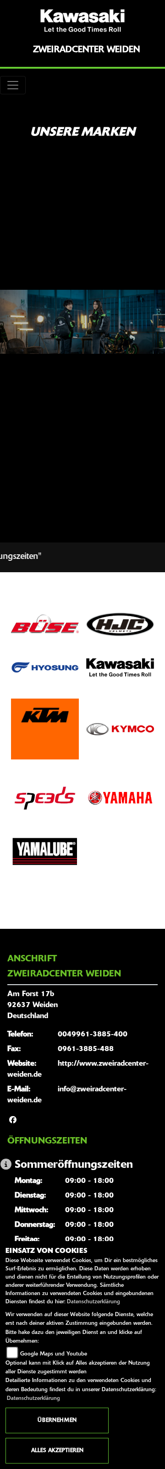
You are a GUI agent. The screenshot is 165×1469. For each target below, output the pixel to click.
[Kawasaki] (120, 667)
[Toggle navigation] (13, 85)
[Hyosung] (45, 667)
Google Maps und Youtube (53, 1354)
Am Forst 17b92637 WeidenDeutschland (32, 1005)
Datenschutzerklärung (93, 1302)
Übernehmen (57, 1420)
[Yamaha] (120, 797)
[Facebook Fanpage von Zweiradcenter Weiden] (12, 1120)
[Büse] (45, 624)
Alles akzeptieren (57, 1450)
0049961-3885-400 (92, 1034)
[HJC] (120, 624)
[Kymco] (120, 729)
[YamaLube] (45, 851)
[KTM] (45, 729)
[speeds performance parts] (45, 798)
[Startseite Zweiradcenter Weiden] (82, 20)
